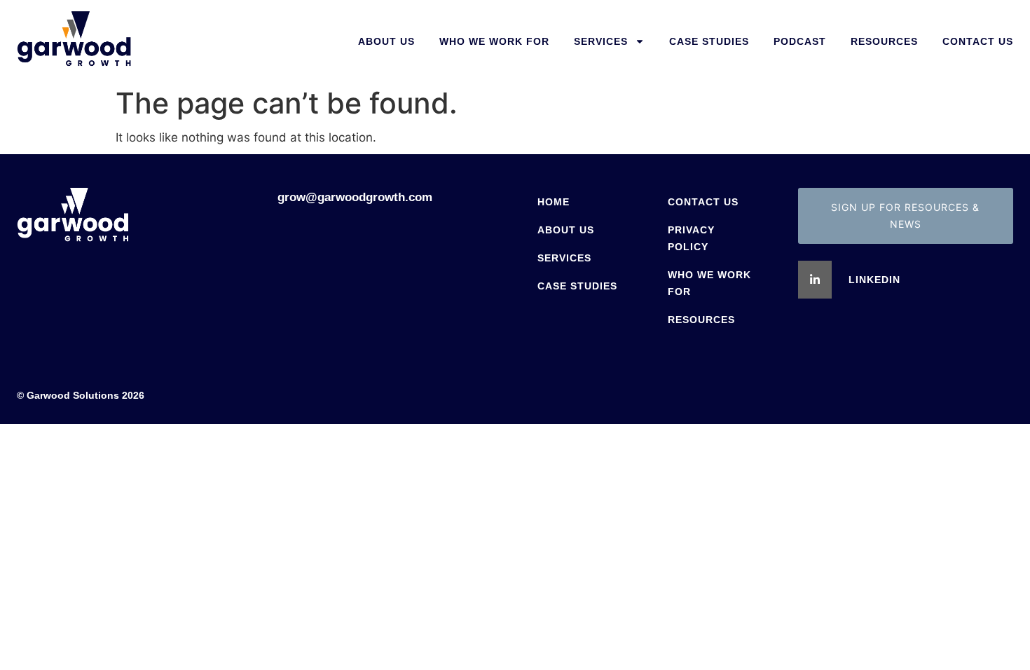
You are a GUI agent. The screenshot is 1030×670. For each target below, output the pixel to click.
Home (553, 201)
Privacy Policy (691, 238)
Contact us (977, 41)
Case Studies (709, 41)
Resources (884, 41)
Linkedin (874, 279)
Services (601, 41)
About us (386, 41)
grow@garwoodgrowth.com (354, 197)
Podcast (800, 41)
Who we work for (494, 41)
